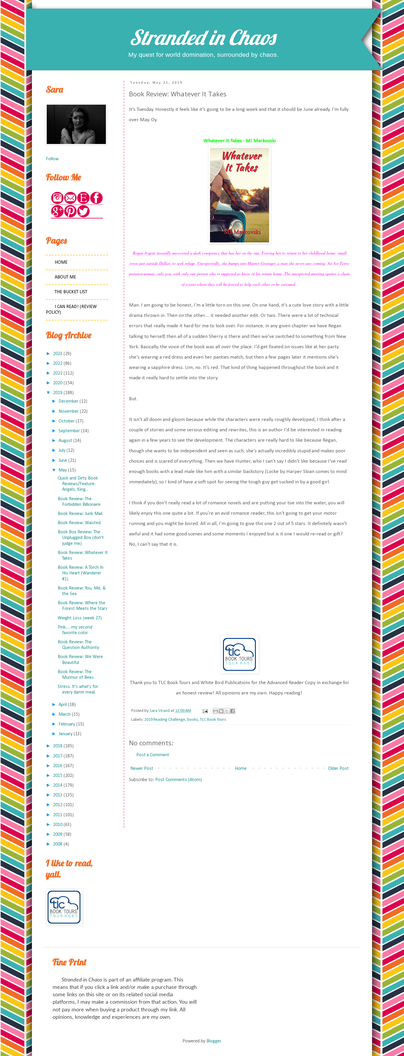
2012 (57, 805)
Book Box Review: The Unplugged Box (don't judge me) (81, 538)
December (68, 401)
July (62, 450)
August (65, 440)
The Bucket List (71, 292)
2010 (57, 824)
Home (241, 768)
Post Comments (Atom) (178, 780)
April (63, 704)
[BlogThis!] (221, 711)
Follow (52, 159)
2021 (57, 373)
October (67, 421)
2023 (57, 354)
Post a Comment (152, 755)
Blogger (213, 1041)
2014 (57, 785)
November (69, 411)
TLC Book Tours (213, 720)
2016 (57, 766)
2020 (57, 383)
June (63, 460)
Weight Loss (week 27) (80, 618)
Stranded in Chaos (202, 37)
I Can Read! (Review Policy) (71, 310)
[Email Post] (205, 711)
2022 (57, 363)
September (69, 431)
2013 (57, 795)
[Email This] (216, 711)
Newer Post (141, 768)
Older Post (338, 768)
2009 (57, 834)
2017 (57, 756)
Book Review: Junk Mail (80, 513)
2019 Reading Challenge (164, 720)
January (65, 734)
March (65, 714)
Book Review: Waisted (79, 523)
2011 (57, 815)
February (67, 724)
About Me (65, 277)
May (63, 470)
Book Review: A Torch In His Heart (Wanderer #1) (81, 573)
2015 (57, 775)
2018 (57, 746)
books (192, 720)
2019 (57, 393)
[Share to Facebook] (232, 711)
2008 (57, 844)
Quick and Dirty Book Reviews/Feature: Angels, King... (78, 484)
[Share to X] (227, 711)
